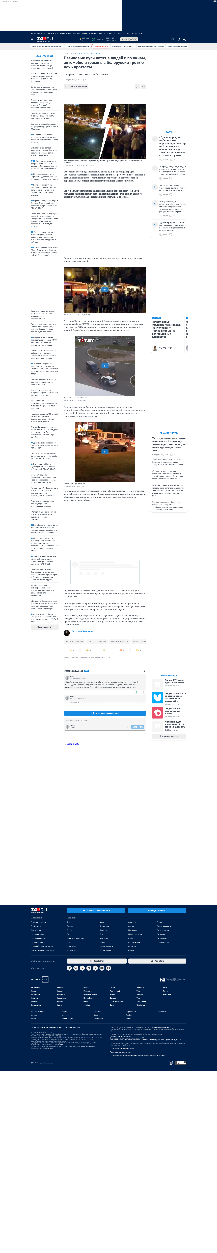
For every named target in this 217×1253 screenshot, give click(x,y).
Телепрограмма (89, 34)
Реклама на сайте (38, 922)
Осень (131, 926)
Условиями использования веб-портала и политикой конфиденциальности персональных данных (145, 1040)
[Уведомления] (179, 39)
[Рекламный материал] (129, 39)
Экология (161, 934)
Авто (69, 922)
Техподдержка (37, 942)
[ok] (82, 968)
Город (69, 934)
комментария (78, 86)
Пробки (98, 39)
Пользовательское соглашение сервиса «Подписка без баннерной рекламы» (137, 1055)
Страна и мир (163, 930)
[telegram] (69, 968)
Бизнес (70, 926)
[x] (95, 968)
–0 (143, 692)
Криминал (104, 926)
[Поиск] (173, 39)
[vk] (75, 968)
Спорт (159, 922)
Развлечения (134, 942)
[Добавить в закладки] (137, 86)
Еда (68, 942)
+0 (136, 692)
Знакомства (65, 34)
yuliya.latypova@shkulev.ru (161, 1027)
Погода (76, 34)
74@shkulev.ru (58, 1045)
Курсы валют (124, 34)
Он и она (132, 922)
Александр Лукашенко (119, 641)
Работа (131, 938)
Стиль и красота (164, 926)
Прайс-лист (36, 926)
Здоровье (71, 950)
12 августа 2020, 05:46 (72, 80)
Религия (132, 946)
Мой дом (104, 938)
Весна (69, 930)
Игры (134, 34)
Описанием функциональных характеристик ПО (127, 1038)
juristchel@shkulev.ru (88, 1046)
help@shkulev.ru (47, 1048)
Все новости (44, 55)
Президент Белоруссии (97, 641)
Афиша (102, 34)
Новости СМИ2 (71, 744)
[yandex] (108, 968)
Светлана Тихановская (142, 641)
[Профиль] (185, 39)
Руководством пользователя (120, 1036)
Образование (105, 950)
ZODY (141, 34)
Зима (102, 922)
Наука (102, 942)
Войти (73, 728)
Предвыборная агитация (42, 946)
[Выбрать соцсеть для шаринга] (143, 86)
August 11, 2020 (113, 565)
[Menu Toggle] (32, 39)
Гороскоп (111, 34)
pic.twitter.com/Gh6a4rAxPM (99, 563)
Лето (102, 934)
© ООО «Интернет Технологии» (42, 1063)
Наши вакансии (38, 938)
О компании (36, 930)
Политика (132, 930)
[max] (88, 968)
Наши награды (37, 934)
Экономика (162, 938)
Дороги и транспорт (76, 938)
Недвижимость (38, 34)
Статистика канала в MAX (42, 950)
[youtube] (101, 968)
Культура (103, 930)
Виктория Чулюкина (82, 631)
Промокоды (52, 34)
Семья (131, 950)
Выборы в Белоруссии (74, 641)
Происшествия (135, 934)
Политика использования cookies (122, 1048)
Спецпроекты (163, 942)
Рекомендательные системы (120, 1052)
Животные (71, 946)
